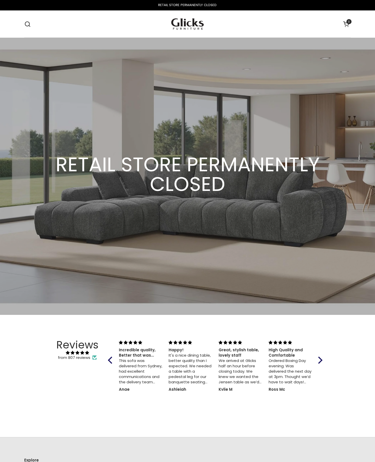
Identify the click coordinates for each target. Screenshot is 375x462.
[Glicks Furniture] (187, 24)
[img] (77, 352)
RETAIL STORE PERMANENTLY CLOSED (187, 5)
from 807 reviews (74, 357)
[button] (27, 24)
